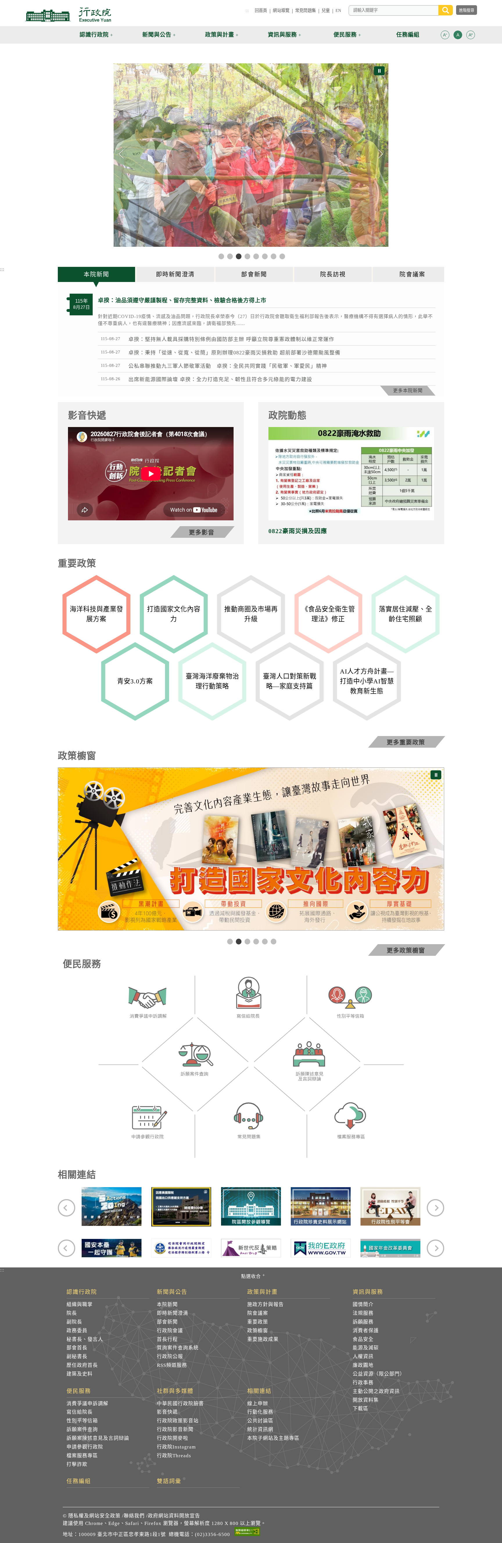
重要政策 (257, 1322)
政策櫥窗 (257, 1330)
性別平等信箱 (82, 1421)
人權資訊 (363, 1356)
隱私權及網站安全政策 (94, 1516)
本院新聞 (167, 1304)
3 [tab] (247, 941)
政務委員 (77, 1330)
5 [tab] (264, 941)
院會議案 (257, 1313)
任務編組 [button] (407, 35)
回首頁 (261, 10)
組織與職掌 (80, 1304)
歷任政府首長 (82, 1365)
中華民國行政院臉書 (180, 1403)
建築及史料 (80, 1374)
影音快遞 (167, 1412)
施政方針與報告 (265, 1304)
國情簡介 (363, 1304)
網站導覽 (281, 10)
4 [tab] (255, 941)
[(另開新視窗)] (147, 1003)
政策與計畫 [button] (219, 35)
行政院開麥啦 (172, 1438)
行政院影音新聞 (175, 1429)
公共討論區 (260, 1421)
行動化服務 (260, 1412)
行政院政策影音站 (178, 1421)
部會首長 (77, 1348)
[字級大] (470, 36)
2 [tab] (238, 941)
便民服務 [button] (345, 35)
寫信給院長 (80, 1412)
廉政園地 (363, 1365)
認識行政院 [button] (94, 35)
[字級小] (445, 36)
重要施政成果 (263, 1339)
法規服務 (363, 1313)
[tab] (97, 274)
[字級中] (457, 36)
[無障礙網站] (247, 1532)
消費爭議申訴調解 (87, 1403)
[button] (445, 35)
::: (247, 10)
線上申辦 (257, 1403)
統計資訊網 (260, 1429)
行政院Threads (174, 1455)
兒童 (326, 10)
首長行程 (167, 1339)
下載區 (360, 1408)
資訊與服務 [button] (282, 35)
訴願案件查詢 (82, 1429)
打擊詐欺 (77, 1464)
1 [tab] (229, 941)
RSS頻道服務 (172, 1365)
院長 (72, 1313)
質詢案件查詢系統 (178, 1348)
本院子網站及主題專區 (273, 1438)
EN (338, 10)
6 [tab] (273, 941)
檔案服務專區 (82, 1455)
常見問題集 (305, 10)
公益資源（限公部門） (379, 1374)
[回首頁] (68, 14)
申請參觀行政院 (85, 1447)
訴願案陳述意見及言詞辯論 (98, 1438)
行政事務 (363, 1382)
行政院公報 (170, 1356)
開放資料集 (366, 1400)
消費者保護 (366, 1330)
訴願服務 (363, 1322)
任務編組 (79, 1481)
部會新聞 (167, 1322)
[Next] (381, 154)
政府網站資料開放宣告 (174, 1516)
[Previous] (121, 154)
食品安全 (363, 1339)
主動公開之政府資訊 (376, 1391)
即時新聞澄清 (172, 1313)
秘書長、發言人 (85, 1339)
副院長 (74, 1322)
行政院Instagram (176, 1447)
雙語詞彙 (169, 1481)
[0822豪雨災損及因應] (351, 473)
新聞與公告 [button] (156, 35)
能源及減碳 (366, 1348)
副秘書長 (77, 1356)
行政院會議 (170, 1330)
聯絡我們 (134, 1516)
